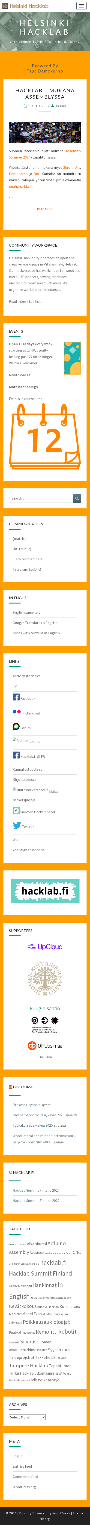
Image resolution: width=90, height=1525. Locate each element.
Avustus (36, 1252)
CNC (77, 1252)
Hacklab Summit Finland (40, 1273)
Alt (77, 167)
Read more (17, 301)
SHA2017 (14, 1342)
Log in (17, 1456)
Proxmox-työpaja (26, 1104)
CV (15, 686)
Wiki (16, 839)
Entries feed (22, 1466)
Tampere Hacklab (28, 1365)
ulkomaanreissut (48, 1373)
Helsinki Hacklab (23, 6)
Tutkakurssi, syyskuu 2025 (33, 1125)
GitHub (34, 742)
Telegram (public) (27, 569)
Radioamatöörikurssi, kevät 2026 (38, 1115)
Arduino (57, 1243)
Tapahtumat (60, 1365)
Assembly (19, 1252)
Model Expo (32, 1313)
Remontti (47, 1331)
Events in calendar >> (26, 398)
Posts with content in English (36, 633)
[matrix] (19, 538)
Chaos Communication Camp (57, 1253)
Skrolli (68, 167)
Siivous (28, 1341)
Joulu (34, 1297)
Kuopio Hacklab (48, 1307)
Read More (46, 209)
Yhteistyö (51, 1380)
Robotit (67, 1331)
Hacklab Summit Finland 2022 (36, 1200)
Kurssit (66, 1306)
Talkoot (61, 1357)
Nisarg (45, 1519)
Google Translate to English (35, 622)
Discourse (23, 1087)
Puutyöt (15, 1332)
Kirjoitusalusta (24, 779)
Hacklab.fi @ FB (32, 756)
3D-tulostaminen (17, 1244)
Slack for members (27, 559)
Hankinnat (45, 1285)
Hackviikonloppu (20, 1286)
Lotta (76, 1307)
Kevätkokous (23, 1306)
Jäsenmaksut (46, 1297)
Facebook (27, 698)
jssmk (60, 106)
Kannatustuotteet (27, 769)
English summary (26, 612)
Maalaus (15, 1314)
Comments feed (25, 1476)
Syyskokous (59, 1349)
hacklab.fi (23, 1172)
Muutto (47, 1314)
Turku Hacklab (21, 1373)
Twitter (27, 826)
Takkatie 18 (45, 1357)
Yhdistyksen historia (29, 850)
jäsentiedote (63, 1297)
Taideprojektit (21, 1357)
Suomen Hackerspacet (38, 812)
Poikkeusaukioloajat (46, 1321)
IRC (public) (22, 548)
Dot (37, 173)
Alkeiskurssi (37, 1243)
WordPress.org (24, 1486)
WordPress (61, 1513)
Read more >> (20, 375)
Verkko (24, 1380)
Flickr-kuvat (30, 713)
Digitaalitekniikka (30, 1263)
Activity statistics (26, 675)
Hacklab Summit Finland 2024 (36, 1190)
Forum (25, 727)
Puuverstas (28, 1332)
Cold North (14, 1263)
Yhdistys (36, 1380)
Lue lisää (35, 301)
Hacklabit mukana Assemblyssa (45, 93)
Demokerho (18, 173)
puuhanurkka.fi (21, 186)
